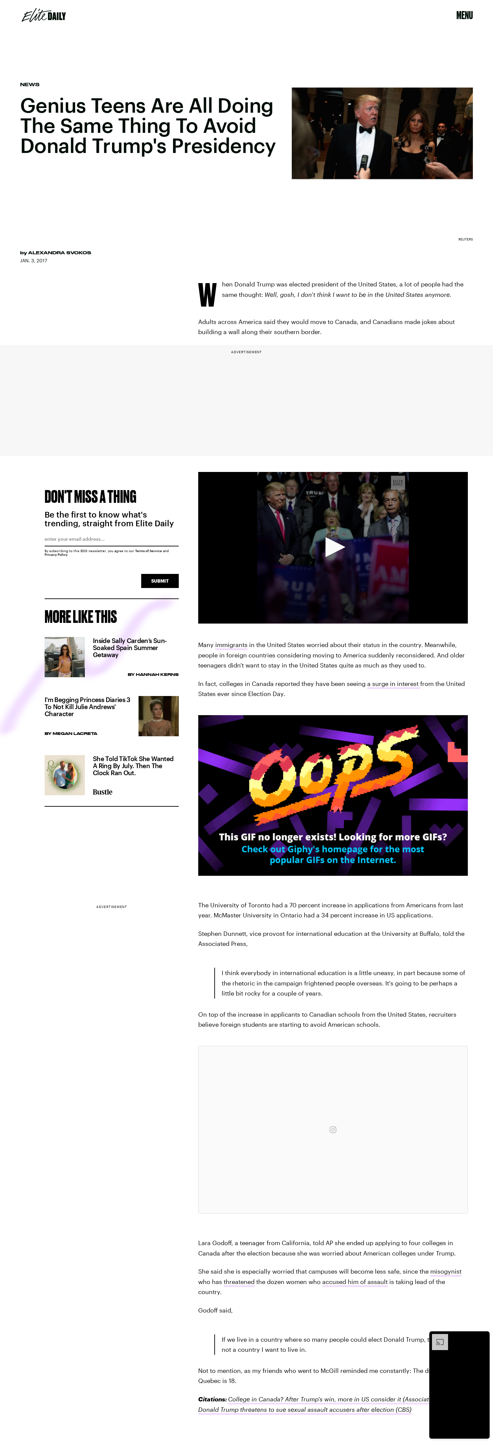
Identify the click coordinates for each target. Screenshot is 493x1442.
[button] (333, 547)
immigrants (231, 644)
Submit (160, 580)
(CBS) (403, 1409)
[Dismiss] (482, 1337)
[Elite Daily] (43, 15)
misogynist (445, 1271)
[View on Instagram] (333, 1130)
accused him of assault (355, 1281)
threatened (239, 1281)
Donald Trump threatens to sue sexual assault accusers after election (296, 1409)
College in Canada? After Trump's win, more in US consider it (314, 1399)
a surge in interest (393, 683)
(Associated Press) (428, 1399)
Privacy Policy (56, 554)
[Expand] (436, 1337)
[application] (333, 548)
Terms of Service (148, 551)
